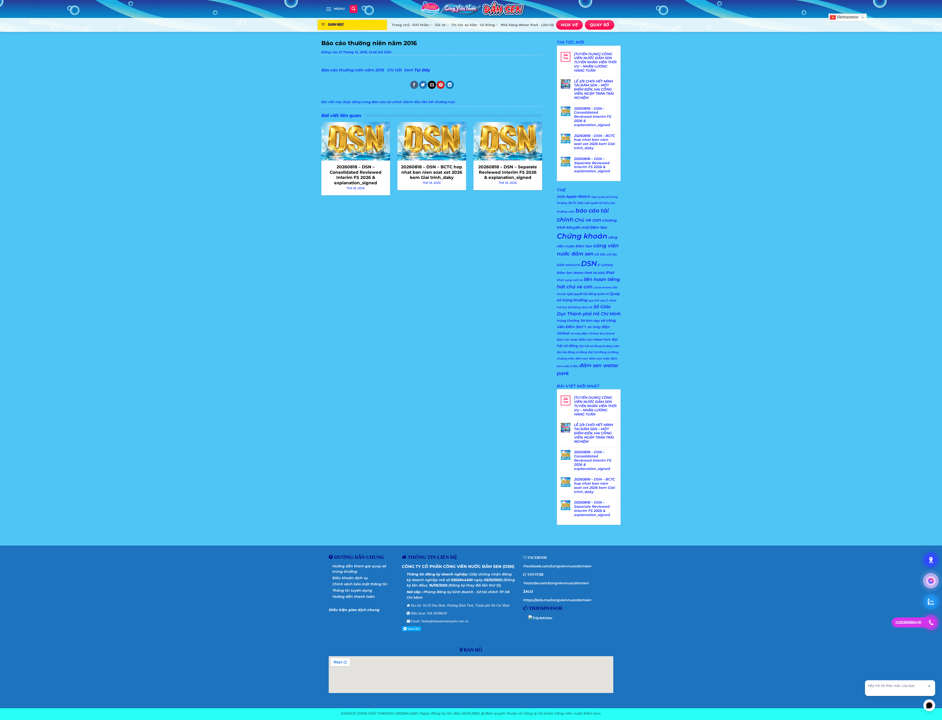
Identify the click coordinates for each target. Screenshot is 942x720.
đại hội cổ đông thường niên (599, 346)
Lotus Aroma (602, 287)
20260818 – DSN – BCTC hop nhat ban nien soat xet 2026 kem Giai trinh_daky (594, 142)
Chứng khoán (582, 236)
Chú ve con (588, 220)
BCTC (572, 203)
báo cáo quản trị (590, 203)
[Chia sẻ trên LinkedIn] (450, 85)
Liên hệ (547, 25)
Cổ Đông (487, 25)
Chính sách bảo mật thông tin (359, 584)
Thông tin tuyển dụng (352, 590)
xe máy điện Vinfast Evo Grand (593, 333)
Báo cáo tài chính (387, 102)
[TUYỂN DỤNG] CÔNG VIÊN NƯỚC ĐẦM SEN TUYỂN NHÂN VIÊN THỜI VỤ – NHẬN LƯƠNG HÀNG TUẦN (595, 62)
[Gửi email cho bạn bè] (432, 85)
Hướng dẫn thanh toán (353, 596)
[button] (335, 9)
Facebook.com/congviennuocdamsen (557, 566)
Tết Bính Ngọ (590, 320)
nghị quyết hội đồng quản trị (587, 294)
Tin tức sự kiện (464, 25)
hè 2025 (599, 273)
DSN (387, 52)
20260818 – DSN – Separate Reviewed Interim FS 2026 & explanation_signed (592, 165)
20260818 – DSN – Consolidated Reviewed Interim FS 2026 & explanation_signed (592, 117)
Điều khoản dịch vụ (350, 578)
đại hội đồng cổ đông (572, 352)
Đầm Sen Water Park (595, 339)
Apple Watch (578, 196)
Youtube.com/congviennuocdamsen (556, 583)
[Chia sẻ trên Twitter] (423, 85)
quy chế (593, 300)
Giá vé (440, 25)
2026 (561, 197)
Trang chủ (400, 25)
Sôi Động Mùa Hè (580, 307)
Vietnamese (847, 17)
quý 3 (604, 300)
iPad (610, 272)
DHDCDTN (572, 265)
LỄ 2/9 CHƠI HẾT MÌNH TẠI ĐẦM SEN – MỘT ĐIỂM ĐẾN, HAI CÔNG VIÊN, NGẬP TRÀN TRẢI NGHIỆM (594, 89)
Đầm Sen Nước (567, 339)
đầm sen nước (599, 358)
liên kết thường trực (438, 102)
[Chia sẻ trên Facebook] (414, 85)
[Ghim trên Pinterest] (441, 85)
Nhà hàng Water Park (520, 25)
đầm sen (582, 358)
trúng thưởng (568, 320)
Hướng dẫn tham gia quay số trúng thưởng (359, 569)
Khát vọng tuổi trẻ (570, 280)
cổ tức (600, 254)
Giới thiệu (420, 25)
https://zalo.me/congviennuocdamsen (557, 600)
